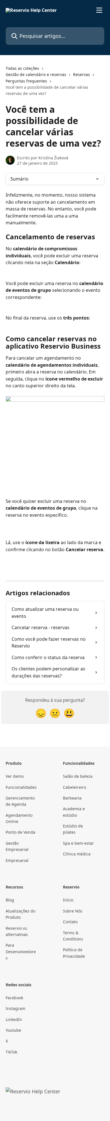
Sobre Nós (72, 911)
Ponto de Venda (20, 832)
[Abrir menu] (99, 10)
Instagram (15, 1008)
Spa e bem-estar (78, 843)
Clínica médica (77, 854)
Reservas (81, 74)
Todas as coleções (22, 68)
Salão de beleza (78, 776)
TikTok (11, 1052)
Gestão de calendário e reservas (36, 74)
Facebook (14, 997)
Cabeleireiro (74, 787)
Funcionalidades (21, 787)
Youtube (13, 1030)
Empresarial (17, 860)
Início (68, 900)
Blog (10, 900)
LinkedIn (14, 1019)
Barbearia (72, 798)
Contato (70, 921)
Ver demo (15, 776)
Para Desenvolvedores (21, 951)
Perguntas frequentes (26, 81)
